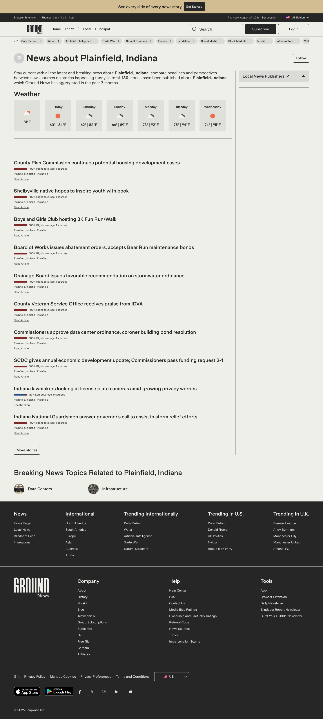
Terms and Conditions (133, 677)
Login (293, 29)
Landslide (184, 41)
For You (70, 29)
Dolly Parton (28, 41)
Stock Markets (237, 41)
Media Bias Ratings (183, 609)
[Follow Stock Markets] (250, 41)
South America (75, 529)
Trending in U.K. (291, 514)
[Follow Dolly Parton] (40, 41)
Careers (83, 648)
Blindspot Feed (25, 536)
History (82, 597)
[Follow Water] (58, 41)
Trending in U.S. (226, 514)
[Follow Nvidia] (269, 41)
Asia (68, 542)
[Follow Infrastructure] (297, 41)
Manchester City (284, 536)
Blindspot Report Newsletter (280, 609)
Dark (64, 17)
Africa (69, 555)
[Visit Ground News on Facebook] (79, 691)
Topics (173, 635)
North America (75, 523)
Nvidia (261, 41)
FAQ (172, 597)
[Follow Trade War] (119, 41)
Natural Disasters (136, 41)
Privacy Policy (34, 677)
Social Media (209, 41)
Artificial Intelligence (78, 41)
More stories (26, 450)
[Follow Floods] (170, 41)
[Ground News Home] (34, 29)
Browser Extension (25, 17)
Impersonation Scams (184, 641)
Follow (301, 58)
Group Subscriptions (92, 622)
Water (51, 41)
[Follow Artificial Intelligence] (95, 41)
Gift (80, 635)
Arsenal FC (281, 548)
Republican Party (220, 548)
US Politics (215, 536)
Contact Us (177, 603)
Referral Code (179, 622)
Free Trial (84, 641)
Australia (71, 548)
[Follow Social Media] (221, 41)
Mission (83, 603)
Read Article (21, 179)
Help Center (177, 590)
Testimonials (86, 616)
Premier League (284, 523)
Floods (162, 41)
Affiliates (84, 654)
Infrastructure (284, 41)
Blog (81, 609)
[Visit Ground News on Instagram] (104, 691)
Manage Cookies (63, 677)
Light (56, 17)
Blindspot (102, 29)
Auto (71, 17)
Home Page (22, 523)
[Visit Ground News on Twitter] (92, 691)
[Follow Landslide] (194, 41)
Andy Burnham (284, 529)
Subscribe (260, 29)
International (22, 542)
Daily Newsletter (272, 603)
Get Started (194, 6)
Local (87, 29)
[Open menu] (16, 29)
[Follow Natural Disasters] (151, 41)
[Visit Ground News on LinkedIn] (116, 691)
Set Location (269, 17)
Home (56, 29)
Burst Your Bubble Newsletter (281, 616)
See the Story (22, 405)
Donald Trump (218, 529)
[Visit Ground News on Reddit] (131, 691)
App (264, 590)
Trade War (108, 41)
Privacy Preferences (95, 677)
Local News (22, 529)
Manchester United (286, 542)
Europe (70, 536)
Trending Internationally (151, 514)
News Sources (179, 628)
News (20, 514)
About (82, 590)
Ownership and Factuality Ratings (193, 616)
